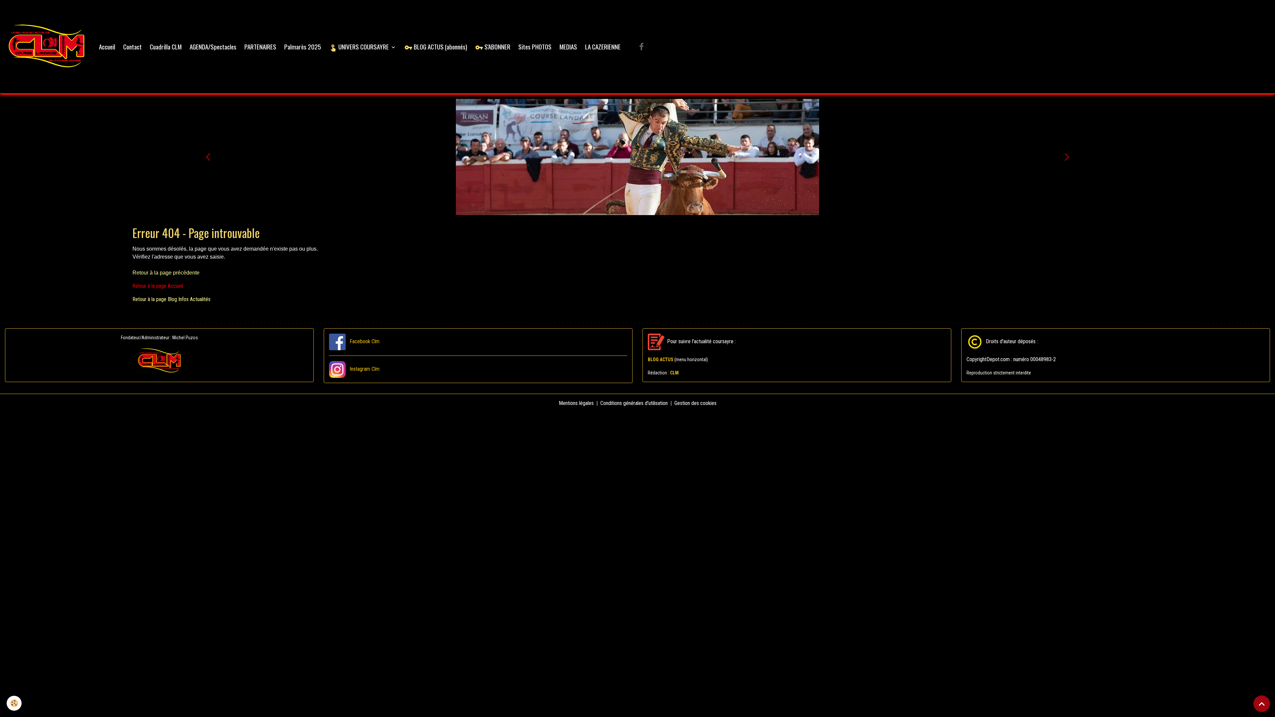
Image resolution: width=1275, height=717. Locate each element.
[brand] (48, 46)
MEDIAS (568, 46)
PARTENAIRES (260, 46)
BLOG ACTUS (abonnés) (439, 46)
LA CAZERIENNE (603, 46)
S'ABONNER (496, 46)
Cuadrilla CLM (166, 46)
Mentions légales (576, 403)
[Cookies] (14, 703)
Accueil (107, 46)
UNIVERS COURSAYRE (363, 46)
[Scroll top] (1261, 703)
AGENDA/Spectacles (213, 46)
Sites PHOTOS (535, 46)
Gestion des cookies (695, 403)
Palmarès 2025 (302, 46)
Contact (132, 46)
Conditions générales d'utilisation (634, 403)
